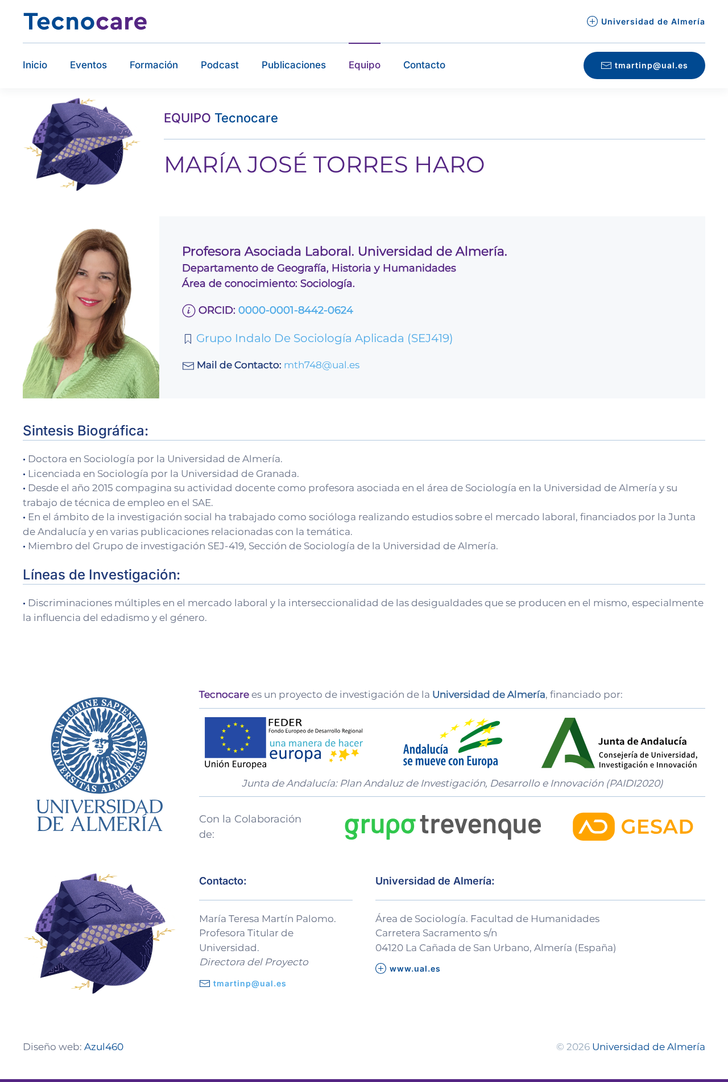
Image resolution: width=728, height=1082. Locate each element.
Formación (154, 65)
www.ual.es (415, 968)
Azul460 (103, 1046)
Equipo (364, 65)
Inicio (35, 65)
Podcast (220, 65)
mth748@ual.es (321, 365)
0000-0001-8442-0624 (295, 310)
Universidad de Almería (653, 21)
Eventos (88, 65)
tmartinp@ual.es (651, 65)
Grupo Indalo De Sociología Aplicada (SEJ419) (323, 338)
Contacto (424, 65)
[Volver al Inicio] (85, 21)
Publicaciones (294, 65)
